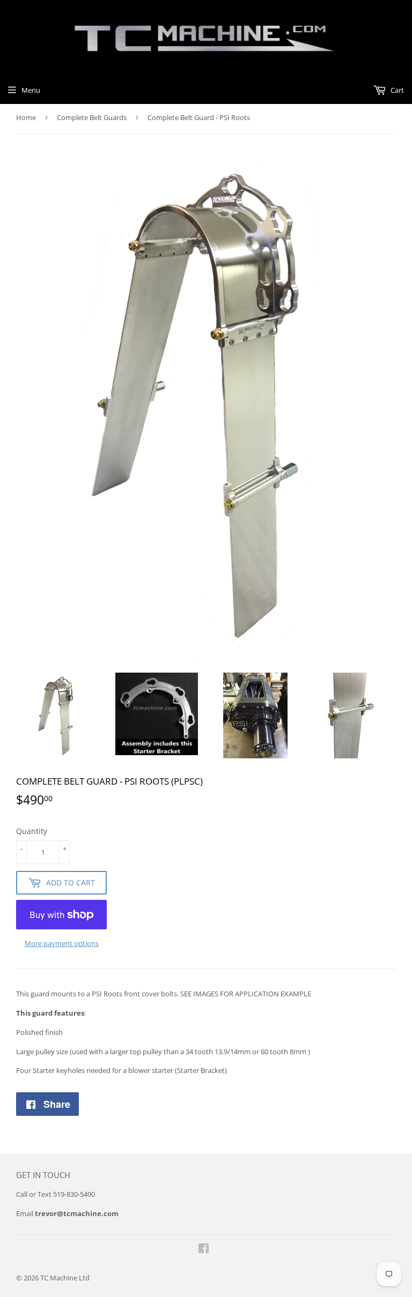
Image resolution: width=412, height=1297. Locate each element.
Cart (396, 90)
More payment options (62, 943)
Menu (30, 90)
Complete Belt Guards (92, 117)
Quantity (31, 831)
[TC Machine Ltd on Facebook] (203, 1250)
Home (26, 117)
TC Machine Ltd (65, 1278)
